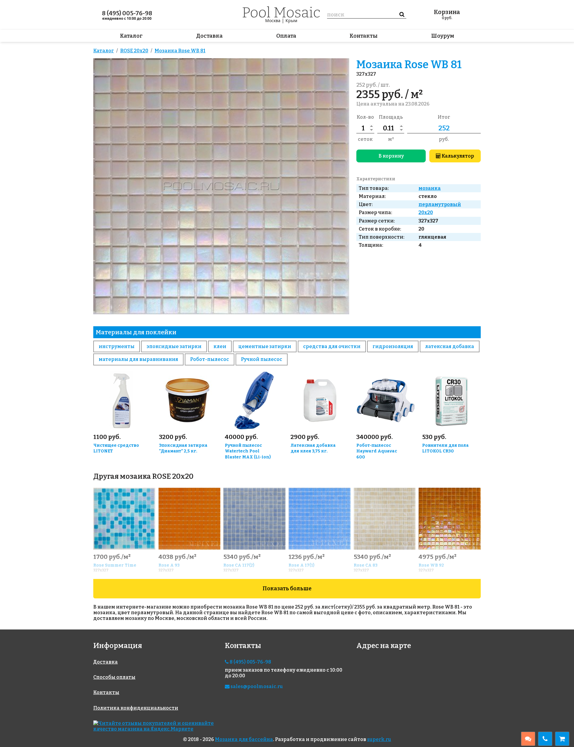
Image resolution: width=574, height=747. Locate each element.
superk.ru (379, 739)
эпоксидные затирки (173, 346)
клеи (219, 346)
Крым (291, 20)
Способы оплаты (114, 677)
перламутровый (440, 204)
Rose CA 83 (366, 565)
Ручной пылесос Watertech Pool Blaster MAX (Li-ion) (248, 451)
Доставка (209, 36)
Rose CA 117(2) (238, 565)
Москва (272, 20)
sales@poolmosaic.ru (256, 686)
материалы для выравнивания (138, 359)
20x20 (426, 212)
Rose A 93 (169, 565)
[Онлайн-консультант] (528, 739)
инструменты (117, 346)
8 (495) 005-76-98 (127, 13)
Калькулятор (457, 156)
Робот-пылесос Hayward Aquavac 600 (376, 451)
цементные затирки (264, 346)
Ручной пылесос (261, 359)
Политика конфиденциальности (135, 708)
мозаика (430, 188)
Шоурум (442, 36)
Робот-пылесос (209, 359)
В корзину (391, 156)
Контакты (363, 36)
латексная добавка (449, 346)
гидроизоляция (393, 346)
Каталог (131, 36)
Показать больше (287, 588)
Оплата (286, 36)
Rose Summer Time (114, 565)
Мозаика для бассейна (244, 739)
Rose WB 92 (431, 565)
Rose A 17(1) (301, 565)
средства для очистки (332, 346)
